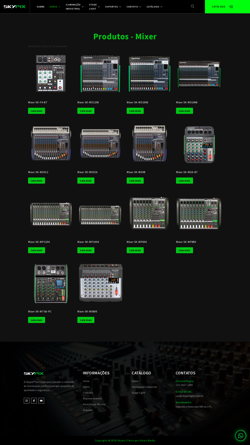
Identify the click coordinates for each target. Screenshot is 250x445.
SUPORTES (111, 6)
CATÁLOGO (153, 6)
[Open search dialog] (193, 6)
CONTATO (132, 6)
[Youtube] (41, 400)
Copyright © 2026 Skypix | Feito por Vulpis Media (125, 440)
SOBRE (41, 6)
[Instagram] (26, 400)
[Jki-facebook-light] (34, 400)
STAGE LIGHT (93, 6)
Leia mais (36, 110)
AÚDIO (53, 6)
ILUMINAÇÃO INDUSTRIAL (73, 6)
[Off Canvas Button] (231, 7)
